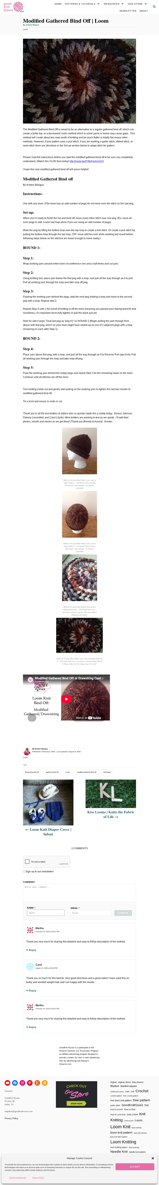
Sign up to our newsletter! (40, 871)
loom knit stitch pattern (118, 1137)
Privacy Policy (38, 1178)
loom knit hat (136, 1128)
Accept (135, 1166)
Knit (142, 1114)
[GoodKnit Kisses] (18, 7)
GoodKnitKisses (132, 1105)
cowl (127, 1091)
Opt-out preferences (17, 1178)
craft (132, 1092)
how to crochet (116, 1109)
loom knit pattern (121, 1132)
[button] (152, 1158)
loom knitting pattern (118, 1147)
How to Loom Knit (117, 1115)
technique (107, 772)
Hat (146, 1105)
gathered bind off (52, 772)
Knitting (116, 1120)
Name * (31, 908)
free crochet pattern (130, 1096)
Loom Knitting (123, 1141)
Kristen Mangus (32, 25)
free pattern (141, 1100)
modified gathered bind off (86, 772)
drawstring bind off (32, 772)
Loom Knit (120, 1126)
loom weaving (134, 1147)
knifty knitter (132, 1114)
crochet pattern (116, 1096)
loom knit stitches (140, 1133)
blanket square (128, 1086)
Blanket (114, 1086)
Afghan (113, 1082)
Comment (29, 882)
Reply (32, 950)
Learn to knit (128, 1121)
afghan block (124, 1082)
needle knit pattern (137, 1152)
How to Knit (129, 1109)
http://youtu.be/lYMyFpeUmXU (86, 161)
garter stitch (115, 1105)
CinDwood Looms (117, 1092)
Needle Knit (119, 1151)
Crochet (142, 1091)
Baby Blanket (137, 1082)
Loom (25, 29)
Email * (75, 908)
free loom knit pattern (121, 1100)
